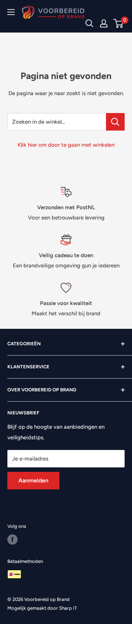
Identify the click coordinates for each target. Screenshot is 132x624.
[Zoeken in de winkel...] (115, 122)
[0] (118, 23)
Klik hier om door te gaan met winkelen (66, 145)
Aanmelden (33, 480)
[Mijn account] (103, 23)
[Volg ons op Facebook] (12, 539)
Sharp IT (68, 608)
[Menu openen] (11, 12)
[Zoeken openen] (89, 23)
